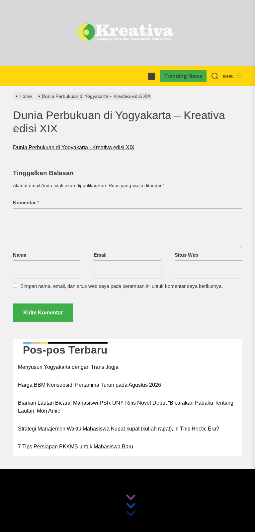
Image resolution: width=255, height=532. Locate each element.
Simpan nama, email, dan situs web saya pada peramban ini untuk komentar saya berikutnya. (121, 286)
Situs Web (186, 255)
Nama (19, 255)
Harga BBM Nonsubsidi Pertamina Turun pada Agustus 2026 (89, 385)
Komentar (26, 202)
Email (100, 255)
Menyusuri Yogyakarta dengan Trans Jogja (68, 367)
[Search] (215, 76)
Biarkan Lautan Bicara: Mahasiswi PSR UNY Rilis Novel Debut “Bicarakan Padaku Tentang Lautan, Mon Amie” (125, 407)
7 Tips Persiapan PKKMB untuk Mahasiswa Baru (75, 446)
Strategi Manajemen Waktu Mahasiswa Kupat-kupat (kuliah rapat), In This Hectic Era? (118, 429)
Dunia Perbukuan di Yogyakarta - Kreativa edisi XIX (73, 147)
